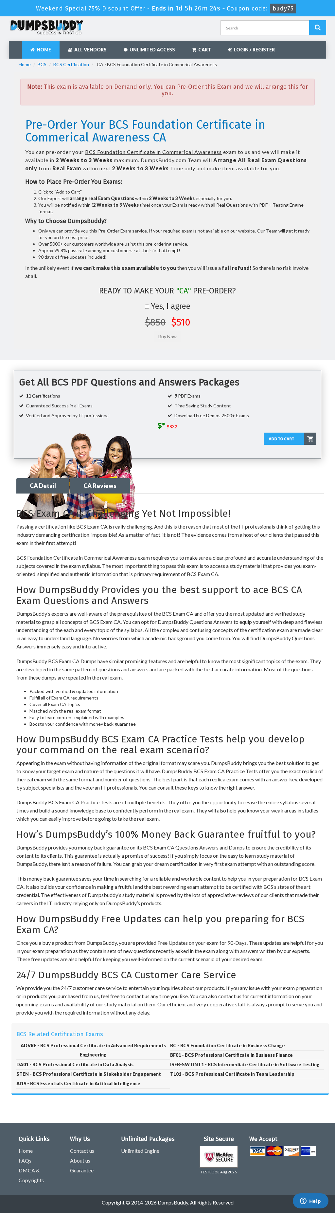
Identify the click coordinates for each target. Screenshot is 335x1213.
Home (43, 49)
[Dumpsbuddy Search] (317, 27)
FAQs (25, 1160)
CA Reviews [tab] (99, 485)
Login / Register (253, 49)
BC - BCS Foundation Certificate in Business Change (227, 1045)
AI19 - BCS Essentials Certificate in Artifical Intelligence (78, 1083)
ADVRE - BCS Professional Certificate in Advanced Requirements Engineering (93, 1050)
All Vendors (89, 49)
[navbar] (17, 46)
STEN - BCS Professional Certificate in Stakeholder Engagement (88, 1074)
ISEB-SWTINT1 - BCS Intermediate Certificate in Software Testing (245, 1064)
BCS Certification (71, 64)
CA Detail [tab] (43, 485)
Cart (203, 49)
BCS (42, 64)
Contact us (82, 1151)
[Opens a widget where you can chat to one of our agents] (310, 1201)
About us (80, 1160)
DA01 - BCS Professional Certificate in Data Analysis (74, 1064)
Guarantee (82, 1170)
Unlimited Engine (140, 1151)
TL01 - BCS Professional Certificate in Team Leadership (232, 1074)
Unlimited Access (151, 49)
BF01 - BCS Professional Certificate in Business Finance (231, 1055)
